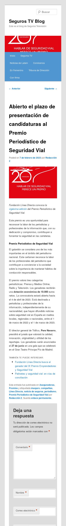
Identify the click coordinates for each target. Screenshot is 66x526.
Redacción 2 (15, 398)
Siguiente (51, 88)
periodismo (50, 391)
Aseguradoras (46, 384)
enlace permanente (41, 398)
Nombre (21, 493)
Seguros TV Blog (27, 21)
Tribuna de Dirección (39, 70)
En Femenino (16, 70)
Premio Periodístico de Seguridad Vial (28, 394)
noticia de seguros (33, 391)
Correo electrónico (26, 510)
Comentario (23, 447)
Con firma (15, 77)
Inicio (12, 55)
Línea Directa (16, 391)
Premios (13, 388)
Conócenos (39, 62)
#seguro (35, 388)
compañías (46, 388)
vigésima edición (18, 209)
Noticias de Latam (19, 62)
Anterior (14, 88)
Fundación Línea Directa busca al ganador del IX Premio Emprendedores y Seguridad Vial (35, 365)
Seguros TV (26, 55)
